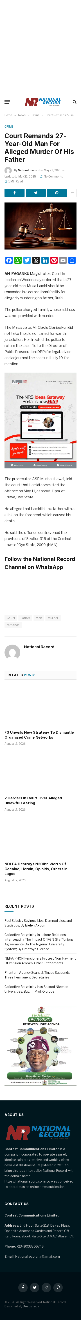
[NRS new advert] (40, 467)
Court (11, 618)
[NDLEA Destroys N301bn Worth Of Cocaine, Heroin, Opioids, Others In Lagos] (40, 838)
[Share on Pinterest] (57, 193)
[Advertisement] (40, 47)
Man (39, 618)
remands (13, 625)
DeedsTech (31, 1306)
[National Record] (42, 101)
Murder (53, 618)
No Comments (53, 176)
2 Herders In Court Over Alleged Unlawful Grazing (33, 800)
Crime (9, 126)
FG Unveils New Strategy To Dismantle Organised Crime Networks (39, 735)
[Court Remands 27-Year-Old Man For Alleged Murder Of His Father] (40, 226)
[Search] (74, 102)
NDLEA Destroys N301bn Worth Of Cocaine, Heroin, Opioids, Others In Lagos (36, 869)
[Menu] (7, 102)
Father (25, 618)
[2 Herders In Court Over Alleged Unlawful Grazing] (40, 772)
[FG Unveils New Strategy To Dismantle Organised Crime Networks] (40, 706)
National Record (29, 170)
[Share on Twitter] (36, 193)
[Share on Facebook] (14, 193)
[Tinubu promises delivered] (40, 1084)
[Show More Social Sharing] (72, 193)
